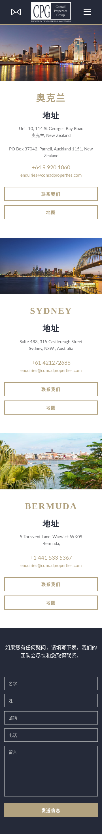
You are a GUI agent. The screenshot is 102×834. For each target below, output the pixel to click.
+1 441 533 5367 (51, 557)
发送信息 (51, 810)
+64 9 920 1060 (51, 167)
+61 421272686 (51, 362)
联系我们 (51, 194)
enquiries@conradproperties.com (51, 175)
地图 (51, 212)
